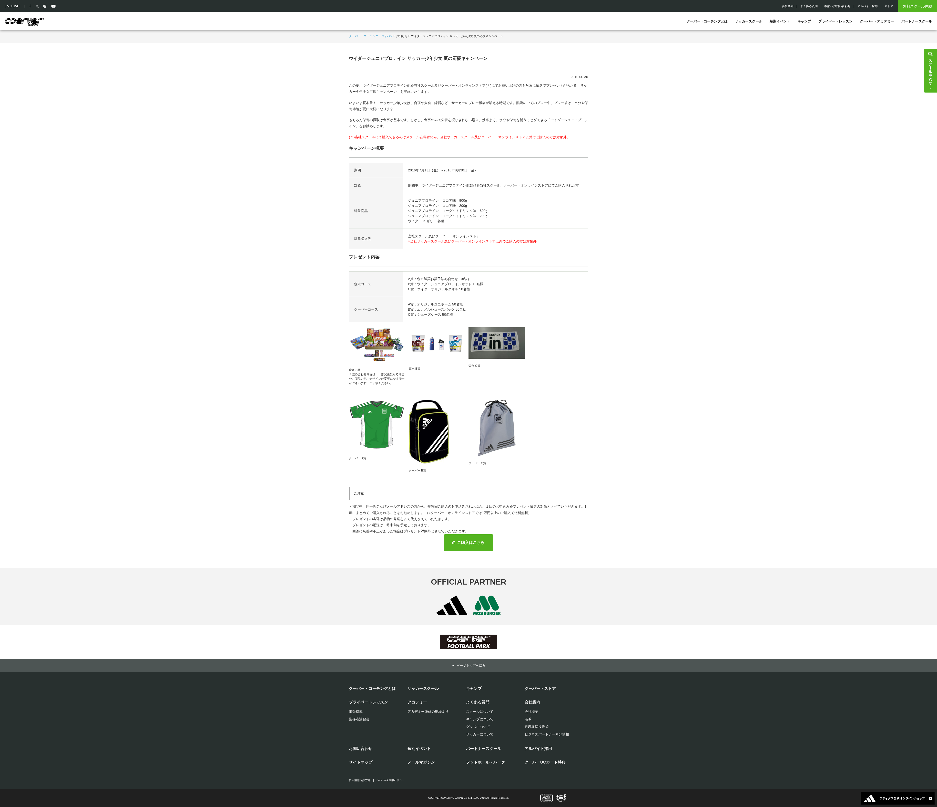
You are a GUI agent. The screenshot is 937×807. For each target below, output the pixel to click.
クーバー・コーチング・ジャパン (371, 36)
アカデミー (417, 702)
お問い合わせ (360, 748)
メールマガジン (421, 762)
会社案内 (788, 6)
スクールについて (479, 711)
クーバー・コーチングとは (707, 21)
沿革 (528, 719)
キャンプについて (479, 719)
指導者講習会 (359, 719)
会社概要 (531, 711)
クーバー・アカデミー (877, 21)
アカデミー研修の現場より (427, 711)
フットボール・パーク (485, 762)
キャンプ (804, 21)
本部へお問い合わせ (837, 6)
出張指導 (356, 711)
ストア (888, 6)
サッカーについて (479, 734)
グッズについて (478, 727)
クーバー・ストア (540, 688)
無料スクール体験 (917, 6)
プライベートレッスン (835, 21)
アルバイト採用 (867, 6)
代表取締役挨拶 (537, 727)
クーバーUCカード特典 (545, 762)
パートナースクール (916, 21)
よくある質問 (809, 6)
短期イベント (780, 21)
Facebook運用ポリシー (391, 780)
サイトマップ (360, 762)
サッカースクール (748, 21)
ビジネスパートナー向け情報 (547, 734)
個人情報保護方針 (359, 780)
